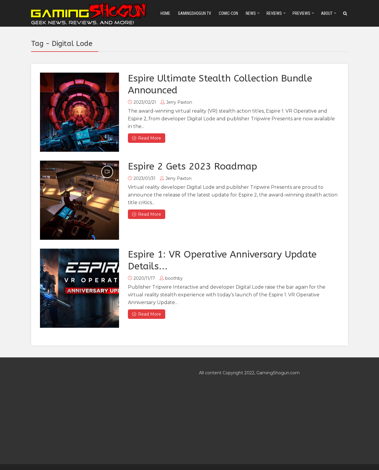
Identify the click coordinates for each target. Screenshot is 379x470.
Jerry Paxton (179, 102)
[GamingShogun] (89, 13)
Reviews (274, 13)
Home (165, 13)
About (327, 13)
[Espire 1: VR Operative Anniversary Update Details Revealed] (79, 288)
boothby (174, 278)
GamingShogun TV (194, 13)
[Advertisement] (105, 410)
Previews (301, 13)
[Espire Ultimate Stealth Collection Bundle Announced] (79, 112)
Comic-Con (228, 13)
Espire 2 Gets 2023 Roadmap (192, 166)
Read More (149, 138)
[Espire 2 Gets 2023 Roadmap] (79, 200)
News (251, 13)
